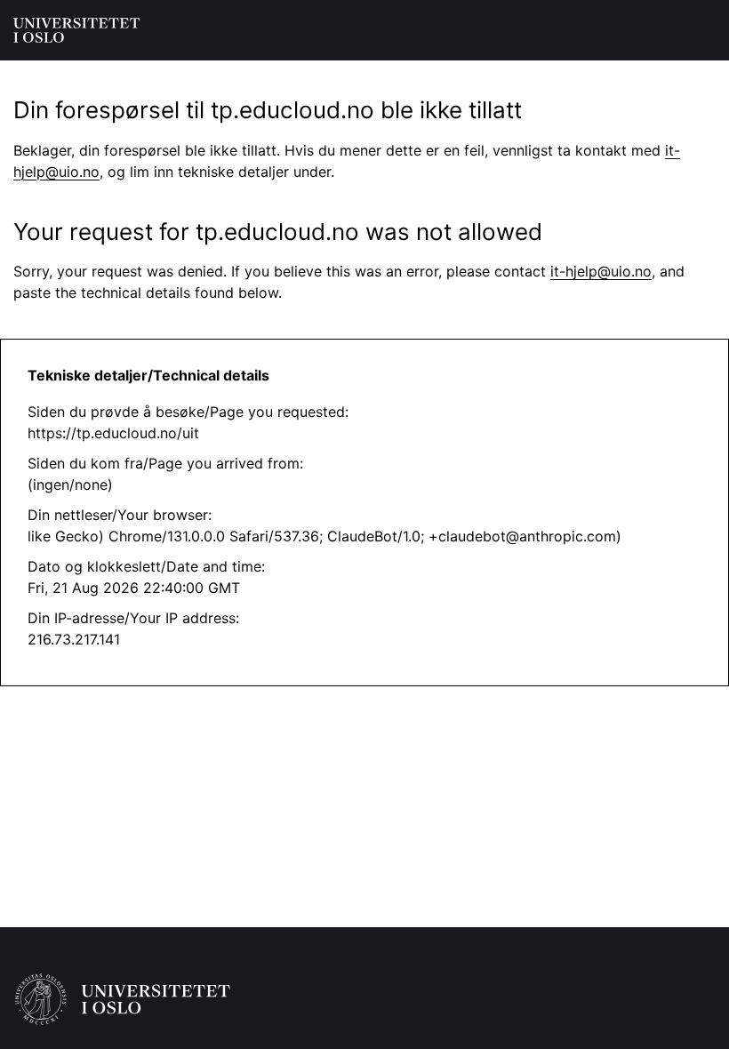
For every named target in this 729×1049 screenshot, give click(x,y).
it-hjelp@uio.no (601, 271)
